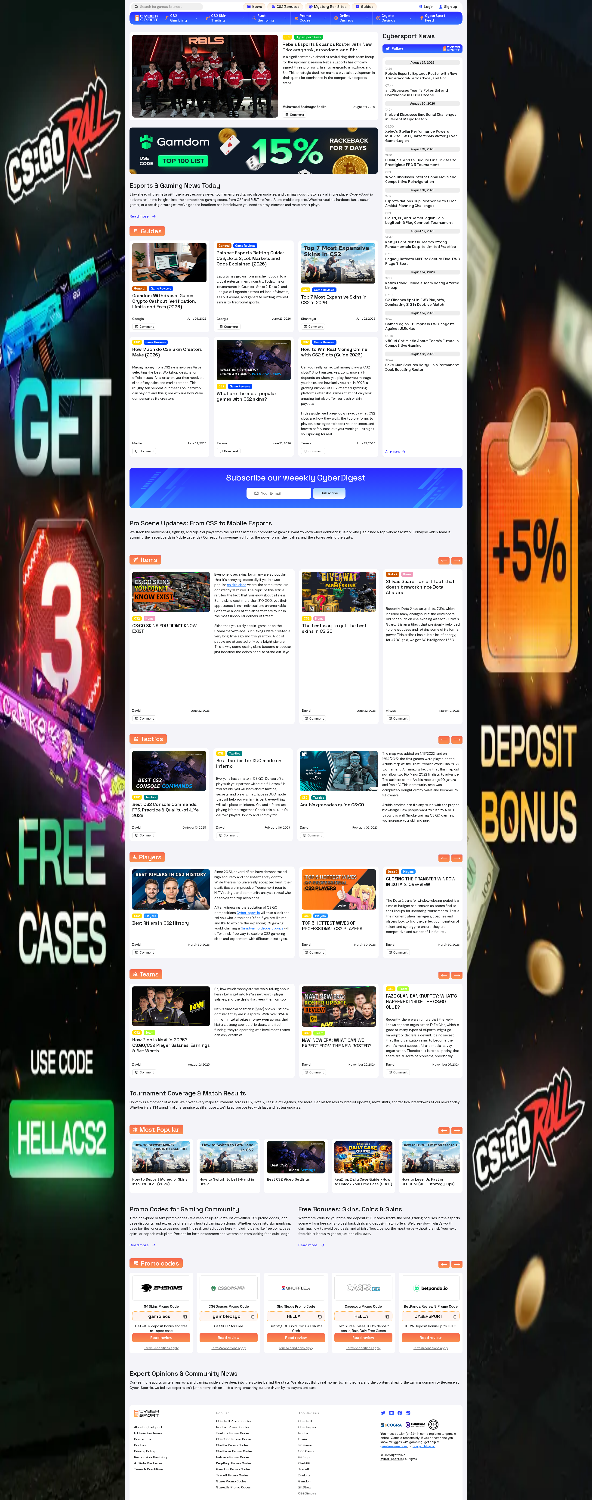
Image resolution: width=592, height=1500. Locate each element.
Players (150, 916)
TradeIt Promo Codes (232, 1475)
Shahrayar (308, 319)
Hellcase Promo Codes (233, 1457)
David (136, 710)
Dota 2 (393, 574)
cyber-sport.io (391, 1459)
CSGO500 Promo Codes (234, 1439)
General (139, 288)
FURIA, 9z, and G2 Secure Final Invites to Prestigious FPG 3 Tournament (420, 162)
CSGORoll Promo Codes (233, 1421)
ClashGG (304, 1463)
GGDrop (304, 1457)
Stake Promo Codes (231, 1481)
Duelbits (304, 1475)
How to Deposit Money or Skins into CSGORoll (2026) (159, 1181)
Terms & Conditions (148, 1469)
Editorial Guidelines (148, 1433)
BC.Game (304, 1445)
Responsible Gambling (150, 1457)
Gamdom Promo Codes (233, 1469)
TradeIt (303, 1469)
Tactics (151, 797)
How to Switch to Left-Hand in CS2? (227, 1181)
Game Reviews (161, 288)
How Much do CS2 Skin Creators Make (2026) (167, 352)
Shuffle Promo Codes (232, 1445)
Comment (297, 114)
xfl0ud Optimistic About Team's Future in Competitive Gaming (422, 343)
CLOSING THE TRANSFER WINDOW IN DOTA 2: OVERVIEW (421, 881)
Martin (137, 443)
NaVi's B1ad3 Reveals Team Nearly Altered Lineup (422, 285)
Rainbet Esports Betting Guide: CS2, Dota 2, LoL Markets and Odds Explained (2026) (250, 258)
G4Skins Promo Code (161, 1306)
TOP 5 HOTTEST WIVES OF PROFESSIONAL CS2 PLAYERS (332, 925)
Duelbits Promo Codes (233, 1433)
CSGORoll (305, 1421)
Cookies (140, 1445)
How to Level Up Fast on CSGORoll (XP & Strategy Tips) (428, 1181)
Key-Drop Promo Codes (233, 1463)
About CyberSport (148, 1427)
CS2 (287, 37)
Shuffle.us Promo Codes (234, 1451)
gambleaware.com (393, 1446)
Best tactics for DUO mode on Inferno (248, 763)
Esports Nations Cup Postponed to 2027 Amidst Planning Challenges (420, 203)
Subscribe (329, 493)
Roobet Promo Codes (232, 1427)
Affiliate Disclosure (148, 1463)
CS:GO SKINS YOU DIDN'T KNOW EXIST (164, 628)
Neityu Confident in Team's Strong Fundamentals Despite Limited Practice (420, 244)
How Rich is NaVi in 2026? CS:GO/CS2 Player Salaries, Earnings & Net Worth (171, 1045)
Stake (302, 1439)
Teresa (222, 443)
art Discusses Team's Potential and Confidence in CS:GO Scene (416, 92)
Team (149, 1033)
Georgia (138, 319)
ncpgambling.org (425, 1446)
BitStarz (304, 1487)
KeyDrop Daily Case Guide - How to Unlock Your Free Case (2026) (363, 1181)
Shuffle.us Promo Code (296, 1306)
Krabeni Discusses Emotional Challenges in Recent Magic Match (420, 117)
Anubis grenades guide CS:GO (332, 805)
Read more (139, 216)
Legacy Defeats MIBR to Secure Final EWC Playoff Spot (422, 261)
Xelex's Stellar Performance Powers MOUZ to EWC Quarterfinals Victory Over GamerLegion (421, 136)
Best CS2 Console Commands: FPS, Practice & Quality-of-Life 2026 (165, 809)
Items (149, 619)
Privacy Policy (144, 1451)
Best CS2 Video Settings (288, 1179)
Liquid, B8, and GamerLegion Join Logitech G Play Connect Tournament (419, 220)
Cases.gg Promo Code (363, 1306)
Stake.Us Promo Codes (233, 1487)
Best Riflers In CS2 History (160, 923)
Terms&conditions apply (161, 1348)
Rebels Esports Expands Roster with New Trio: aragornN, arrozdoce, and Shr (327, 47)
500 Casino (306, 1451)
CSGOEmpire (307, 1427)
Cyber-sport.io (248, 913)
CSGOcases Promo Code (229, 1306)
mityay (391, 710)
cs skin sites (236, 585)
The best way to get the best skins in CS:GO (334, 628)
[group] (254, 151)
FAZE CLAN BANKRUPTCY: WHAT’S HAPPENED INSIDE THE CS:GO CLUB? (421, 1001)
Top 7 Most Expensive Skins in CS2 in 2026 (334, 299)
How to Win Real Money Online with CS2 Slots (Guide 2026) (334, 352)
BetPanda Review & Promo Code (431, 1306)
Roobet (304, 1433)
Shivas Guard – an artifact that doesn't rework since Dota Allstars (420, 587)
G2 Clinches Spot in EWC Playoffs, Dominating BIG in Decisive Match (415, 302)
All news (392, 451)
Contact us (142, 1439)
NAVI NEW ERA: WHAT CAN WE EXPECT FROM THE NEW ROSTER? (337, 1042)
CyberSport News (308, 37)
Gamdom (304, 1481)
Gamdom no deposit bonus (262, 928)
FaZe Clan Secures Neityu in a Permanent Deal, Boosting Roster (422, 367)
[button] (444, 560)
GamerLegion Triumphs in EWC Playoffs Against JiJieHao (419, 326)
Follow (397, 48)
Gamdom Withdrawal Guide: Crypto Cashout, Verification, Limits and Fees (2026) (164, 301)
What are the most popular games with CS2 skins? (246, 396)
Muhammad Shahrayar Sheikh (305, 107)
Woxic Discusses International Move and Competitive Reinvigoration (420, 179)
